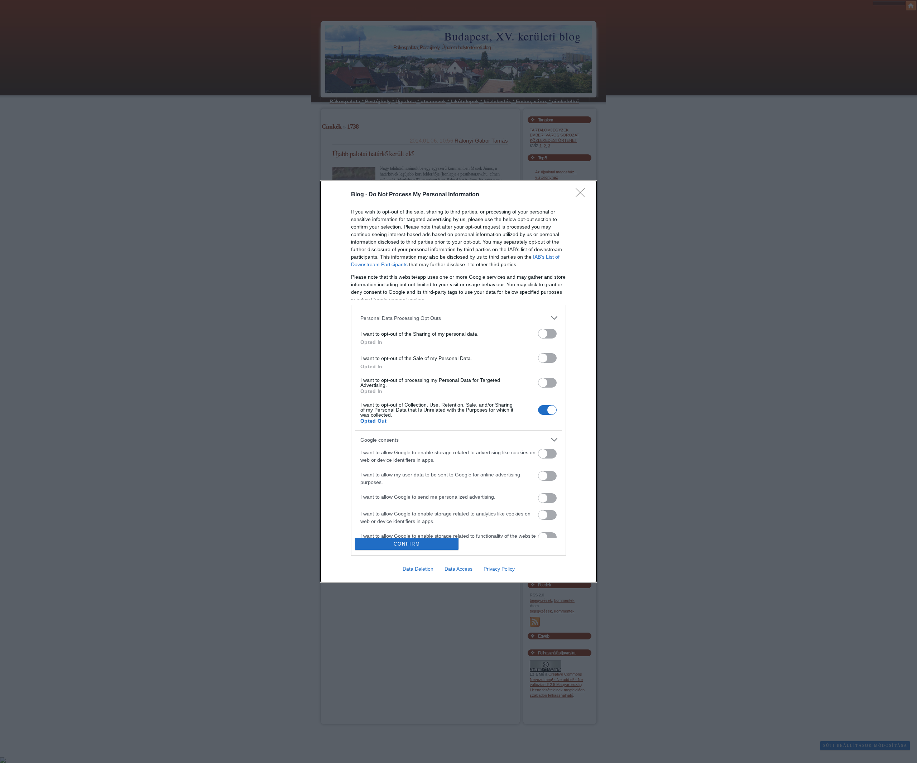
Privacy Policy (499, 569)
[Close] (582, 195)
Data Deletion (418, 569)
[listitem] (458, 318)
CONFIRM (407, 544)
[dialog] (458, 381)
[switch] (547, 334)
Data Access (458, 569)
